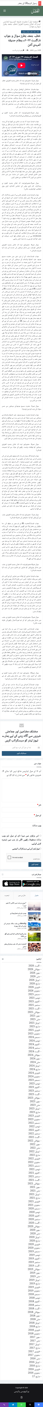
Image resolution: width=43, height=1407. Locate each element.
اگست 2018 (34, 1309)
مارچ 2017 (34, 1348)
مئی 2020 (35, 1234)
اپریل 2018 (34, 1323)
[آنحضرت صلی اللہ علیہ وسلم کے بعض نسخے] (34, 947)
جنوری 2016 (34, 1373)
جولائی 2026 (34, 969)
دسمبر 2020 (34, 1209)
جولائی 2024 (34, 1055)
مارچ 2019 (34, 1284)
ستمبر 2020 (34, 1219)
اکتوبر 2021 (34, 1173)
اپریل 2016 (34, 1362)
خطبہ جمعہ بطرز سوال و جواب (30, 32)
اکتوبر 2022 (34, 1130)
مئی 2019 (35, 1276)
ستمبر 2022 (34, 1134)
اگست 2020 (34, 1223)
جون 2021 (35, 1187)
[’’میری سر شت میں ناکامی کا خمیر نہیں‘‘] (34, 906)
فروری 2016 (34, 1369)
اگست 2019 (34, 1266)
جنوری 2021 (34, 1205)
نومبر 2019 (34, 1255)
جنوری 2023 (34, 1119)
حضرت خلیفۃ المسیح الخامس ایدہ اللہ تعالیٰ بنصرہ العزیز (22, 23)
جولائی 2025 (34, 1012)
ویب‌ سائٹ (36, 826)
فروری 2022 (34, 1159)
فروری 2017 (34, 1351)
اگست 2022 (34, 1137)
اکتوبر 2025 (34, 1001)
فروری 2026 (34, 987)
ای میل (37, 815)
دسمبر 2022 (34, 1123)
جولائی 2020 (34, 1226)
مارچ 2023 (34, 1112)
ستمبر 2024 (34, 1048)
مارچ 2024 (34, 1069)
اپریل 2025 (34, 1023)
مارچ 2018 (34, 1326)
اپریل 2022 (34, 1151)
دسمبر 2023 (34, 1080)
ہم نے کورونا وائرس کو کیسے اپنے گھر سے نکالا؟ (15, 935)
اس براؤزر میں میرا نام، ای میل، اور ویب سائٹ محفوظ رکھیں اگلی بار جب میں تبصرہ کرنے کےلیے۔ (21, 840)
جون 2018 (35, 1316)
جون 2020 (35, 1230)
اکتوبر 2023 (34, 1087)
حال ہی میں (22, 895)
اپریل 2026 (34, 980)
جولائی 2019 (34, 1269)
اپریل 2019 (34, 1280)
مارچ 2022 (34, 1155)
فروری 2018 (34, 1330)
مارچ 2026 (34, 984)
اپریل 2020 (34, 1237)
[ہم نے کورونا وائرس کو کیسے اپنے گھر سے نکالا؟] (34, 937)
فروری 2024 (34, 1073)
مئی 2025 (35, 1019)
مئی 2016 (35, 1359)
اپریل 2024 (34, 1066)
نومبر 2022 (34, 1126)
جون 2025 (35, 1016)
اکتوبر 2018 (34, 1301)
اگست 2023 (34, 1094)
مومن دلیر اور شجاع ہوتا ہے (18, 913)
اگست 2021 (34, 1180)
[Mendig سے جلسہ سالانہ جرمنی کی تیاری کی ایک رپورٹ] (34, 926)
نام (39, 805)
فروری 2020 (34, 1244)
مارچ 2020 (34, 1241)
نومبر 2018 (34, 1298)
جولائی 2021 (34, 1184)
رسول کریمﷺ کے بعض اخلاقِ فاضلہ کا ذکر (19, 3)
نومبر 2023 (34, 1084)
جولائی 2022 (34, 1141)
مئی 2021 (35, 1191)
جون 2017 (35, 1337)
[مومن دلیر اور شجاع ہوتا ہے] (34, 916)
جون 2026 (35, 973)
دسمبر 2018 (34, 1294)
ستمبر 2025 (34, 1005)
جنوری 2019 (34, 1291)
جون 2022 (35, 1144)
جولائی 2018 (34, 1312)
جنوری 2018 (34, 1334)
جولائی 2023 (34, 1098)
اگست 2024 (34, 1051)
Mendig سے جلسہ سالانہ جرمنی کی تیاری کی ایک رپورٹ (15, 925)
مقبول (37, 895)
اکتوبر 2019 (34, 1259)
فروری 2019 (34, 1287)
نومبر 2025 (34, 998)
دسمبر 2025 (34, 994)
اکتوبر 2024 (34, 1044)
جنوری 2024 (34, 1076)
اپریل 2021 (34, 1194)
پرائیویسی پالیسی (21, 1392)
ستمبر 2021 (34, 1176)
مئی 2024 (35, 1062)
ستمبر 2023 (34, 1091)
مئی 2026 (35, 976)
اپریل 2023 (34, 1109)
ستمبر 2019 (34, 1262)
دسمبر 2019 (34, 1251)
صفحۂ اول (33, 22)
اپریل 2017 (34, 1344)
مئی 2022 (35, 1148)
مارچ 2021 (34, 1198)
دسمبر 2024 (34, 1037)
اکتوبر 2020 (34, 1216)
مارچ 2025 (34, 1026)
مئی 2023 (35, 1105)
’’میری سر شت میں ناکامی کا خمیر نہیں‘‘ (16, 904)
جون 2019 (35, 1273)
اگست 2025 (34, 1009)
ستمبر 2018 (34, 1305)
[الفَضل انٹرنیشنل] (35, 10)
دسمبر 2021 (34, 1166)
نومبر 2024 (34, 1041)
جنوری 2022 (34, 1162)
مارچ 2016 (34, 1366)
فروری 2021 (34, 1201)
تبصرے (7, 895)
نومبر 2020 (34, 1212)
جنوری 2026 (34, 991)
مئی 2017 (35, 1341)
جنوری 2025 (34, 1034)
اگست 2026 (34, 966)
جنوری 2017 (34, 1355)
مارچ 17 (36, 1376)
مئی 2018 (35, 1319)
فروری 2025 (34, 1030)
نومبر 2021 (34, 1169)
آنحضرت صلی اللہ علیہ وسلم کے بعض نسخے (15, 945)
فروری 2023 (34, 1116)
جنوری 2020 (34, 1248)
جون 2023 (35, 1101)
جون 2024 (35, 1059)
